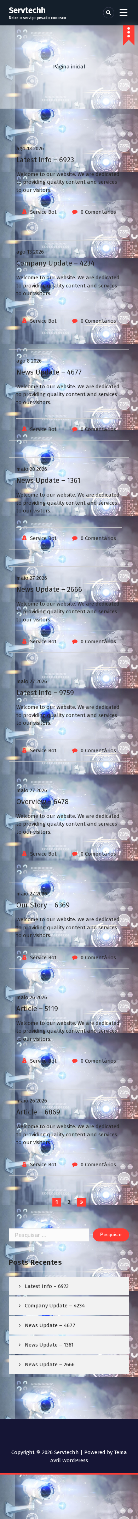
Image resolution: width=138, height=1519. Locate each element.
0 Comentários (98, 212)
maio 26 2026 (31, 997)
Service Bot (43, 212)
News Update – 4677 (49, 372)
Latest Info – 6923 (45, 160)
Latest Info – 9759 (45, 692)
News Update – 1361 (48, 480)
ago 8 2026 (29, 361)
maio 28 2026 (31, 469)
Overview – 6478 (42, 801)
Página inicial (69, 66)
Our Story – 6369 (43, 905)
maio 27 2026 (31, 578)
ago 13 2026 (30, 148)
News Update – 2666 (49, 589)
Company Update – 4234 (55, 263)
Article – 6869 (38, 1112)
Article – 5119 (37, 1008)
